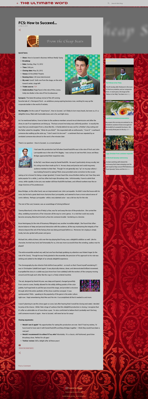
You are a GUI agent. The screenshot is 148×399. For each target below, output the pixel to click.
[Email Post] (19, 346)
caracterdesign (79, 392)
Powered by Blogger (75, 388)
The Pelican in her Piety (114, 83)
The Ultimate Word (44, 3)
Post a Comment (24, 366)
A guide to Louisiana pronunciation (117, 118)
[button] (19, 30)
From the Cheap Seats (26, 348)
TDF (35, 87)
